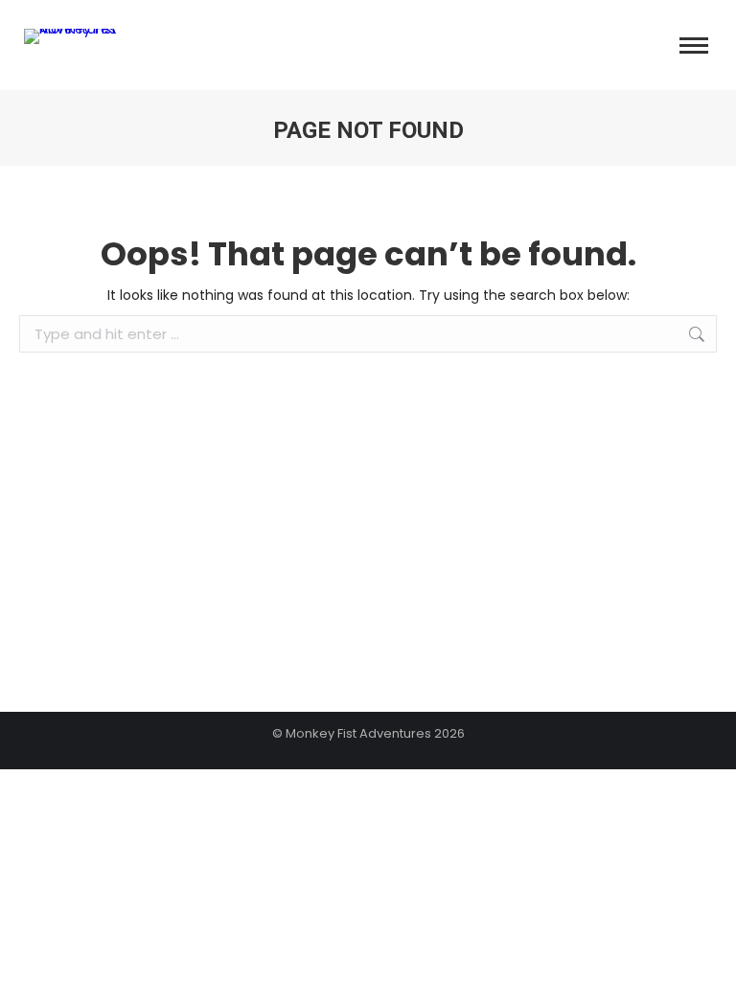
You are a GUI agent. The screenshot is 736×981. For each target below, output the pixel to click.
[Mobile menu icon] (694, 45)
